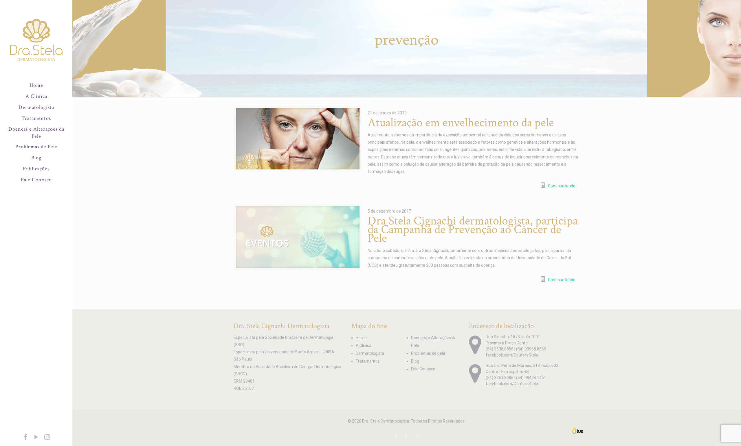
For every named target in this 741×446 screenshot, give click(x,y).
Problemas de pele (428, 353)
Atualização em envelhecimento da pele (461, 123)
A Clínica (363, 345)
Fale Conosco (423, 369)
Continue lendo (561, 186)
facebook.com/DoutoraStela (512, 355)
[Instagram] (47, 437)
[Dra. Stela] (36, 39)
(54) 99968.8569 (531, 349)
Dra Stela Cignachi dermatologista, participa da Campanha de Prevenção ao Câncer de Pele (473, 229)
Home (361, 337)
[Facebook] (25, 437)
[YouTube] (36, 437)
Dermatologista (370, 353)
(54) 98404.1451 (531, 377)
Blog (415, 361)
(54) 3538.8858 (499, 349)
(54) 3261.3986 (499, 377)
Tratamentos (368, 361)
